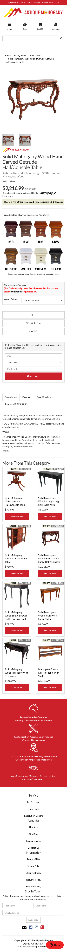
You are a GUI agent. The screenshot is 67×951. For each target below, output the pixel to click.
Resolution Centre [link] (33, 815)
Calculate (34, 376)
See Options (17, 516)
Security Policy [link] (33, 886)
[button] (33, 331)
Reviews (9, 404)
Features (27, 397)
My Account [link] (33, 802)
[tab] (11, 397)
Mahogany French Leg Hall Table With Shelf (48, 672)
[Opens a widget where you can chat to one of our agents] (55, 945)
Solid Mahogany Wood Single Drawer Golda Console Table (16, 615)
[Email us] (24, 927)
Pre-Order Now (34, 323)
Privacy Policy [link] (33, 866)
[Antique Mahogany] (33, 11)
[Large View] (8, 140)
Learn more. (7, 196)
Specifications (44, 397)
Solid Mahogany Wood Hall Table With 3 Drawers (16, 672)
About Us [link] (33, 827)
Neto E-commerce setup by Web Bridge (33, 946)
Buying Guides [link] (33, 840)
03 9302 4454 (19, 2)
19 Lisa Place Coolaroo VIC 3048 (44, 2)
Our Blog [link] (33, 834)
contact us (16, 291)
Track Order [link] (33, 808)
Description (11, 397)
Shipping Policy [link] (33, 872)
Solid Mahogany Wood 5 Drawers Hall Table (16, 558)
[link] (30, 927)
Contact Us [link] (33, 847)
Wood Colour (10, 299)
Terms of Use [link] (33, 859)
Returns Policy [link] (33, 879)
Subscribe (33, 919)
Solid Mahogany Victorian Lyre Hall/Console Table (15, 501)
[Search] (61, 38)
